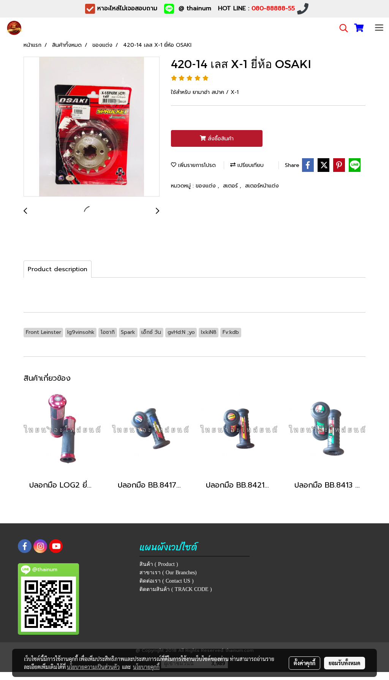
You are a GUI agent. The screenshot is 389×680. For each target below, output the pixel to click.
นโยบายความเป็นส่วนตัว (93, 666)
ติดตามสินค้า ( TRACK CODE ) (175, 589)
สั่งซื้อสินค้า (220, 139)
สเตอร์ (231, 186)
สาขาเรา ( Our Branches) (168, 572)
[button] (341, 28)
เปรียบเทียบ (250, 165)
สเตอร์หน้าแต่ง (262, 186)
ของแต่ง (207, 186)
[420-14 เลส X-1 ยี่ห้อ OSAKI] (91, 127)
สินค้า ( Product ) (158, 564)
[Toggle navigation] (379, 28)
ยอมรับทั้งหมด (345, 662)
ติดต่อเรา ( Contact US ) (166, 581)
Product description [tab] (57, 269)
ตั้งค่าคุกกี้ (304, 662)
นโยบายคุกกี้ (146, 666)
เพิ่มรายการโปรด (196, 165)
